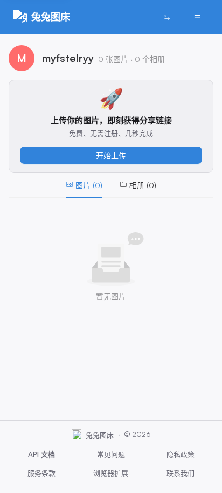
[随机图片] (167, 17)
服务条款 (41, 473)
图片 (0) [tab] (88, 185)
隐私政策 (180, 454)
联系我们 (180, 473)
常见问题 (111, 454)
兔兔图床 (50, 17)
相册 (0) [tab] (142, 185)
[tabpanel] (111, 267)
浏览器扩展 (110, 473)
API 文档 (41, 454)
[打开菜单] (197, 17)
